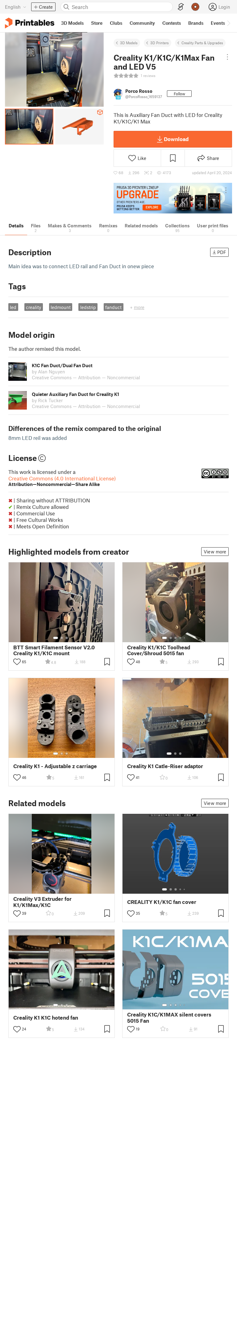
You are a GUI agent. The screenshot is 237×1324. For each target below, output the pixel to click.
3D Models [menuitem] (72, 23)
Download (176, 139)
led (13, 307)
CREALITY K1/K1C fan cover (161, 902)
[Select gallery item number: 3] (66, 638)
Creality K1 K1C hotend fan (45, 1018)
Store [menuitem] (96, 23)
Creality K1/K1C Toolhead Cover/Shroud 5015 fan (158, 650)
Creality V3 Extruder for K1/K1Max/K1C (42, 902)
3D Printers (159, 43)
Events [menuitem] (218, 23)
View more (215, 551)
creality (33, 307)
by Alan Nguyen (48, 371)
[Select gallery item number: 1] (55, 638)
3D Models (129, 43)
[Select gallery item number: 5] (185, 638)
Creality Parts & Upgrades (202, 43)
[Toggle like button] (17, 661)
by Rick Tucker (47, 400)
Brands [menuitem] (195, 23)
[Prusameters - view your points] (195, 7)
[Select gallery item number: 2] (61, 638)
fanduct (113, 307)
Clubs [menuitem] (116, 23)
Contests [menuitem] (171, 23)
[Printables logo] (29, 23)
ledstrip (88, 307)
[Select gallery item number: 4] (180, 638)
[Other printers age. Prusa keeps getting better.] (173, 198)
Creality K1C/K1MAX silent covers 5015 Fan (169, 1017)
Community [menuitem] (142, 23)
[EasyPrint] (180, 7)
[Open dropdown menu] (227, 57)
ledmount (61, 307)
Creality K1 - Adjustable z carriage (55, 766)
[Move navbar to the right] (228, 23)
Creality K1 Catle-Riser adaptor (165, 766)
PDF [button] (221, 252)
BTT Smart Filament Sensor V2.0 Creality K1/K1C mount (54, 650)
